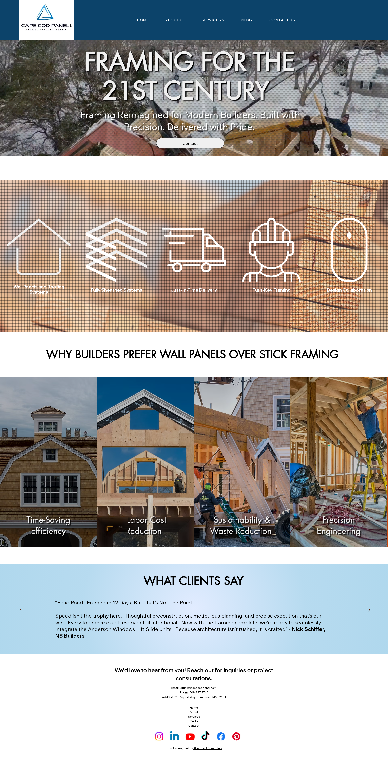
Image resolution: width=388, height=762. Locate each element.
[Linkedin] (174, 736)
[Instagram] (159, 736)
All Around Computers (207, 748)
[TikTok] (205, 736)
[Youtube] (190, 736)
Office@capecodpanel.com (198, 688)
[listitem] (48, 462)
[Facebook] (221, 736)
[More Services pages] (223, 20)
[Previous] (22, 610)
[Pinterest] (236, 736)
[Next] (368, 610)
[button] (381, 151)
